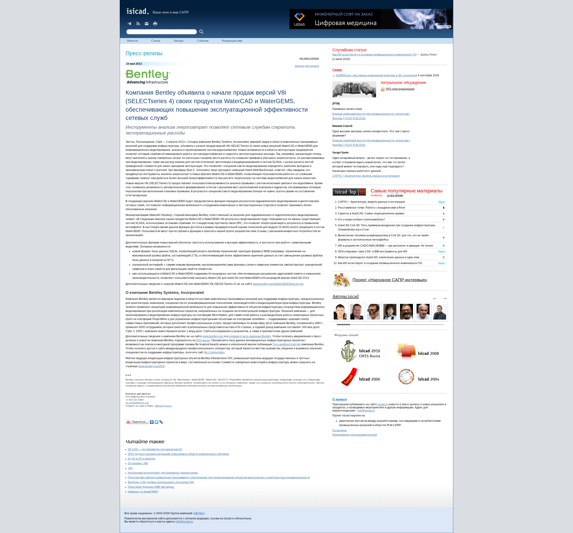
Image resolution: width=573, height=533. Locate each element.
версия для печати (307, 66)
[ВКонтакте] (152, 422)
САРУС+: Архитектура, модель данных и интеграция (366, 175)
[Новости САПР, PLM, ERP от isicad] (138, 23)
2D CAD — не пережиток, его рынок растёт (155, 449)
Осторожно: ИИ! (138, 463)
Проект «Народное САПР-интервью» (390, 279)
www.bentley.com (213, 336)
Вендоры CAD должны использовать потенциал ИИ (161, 482)
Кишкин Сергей (342, 126)
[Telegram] (129, 23)
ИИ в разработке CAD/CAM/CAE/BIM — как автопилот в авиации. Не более (385, 245)
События (202, 40)
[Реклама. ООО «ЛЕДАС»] (370, 19)
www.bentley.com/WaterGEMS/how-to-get (278, 284)
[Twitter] (156, 422)
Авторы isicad (345, 296)
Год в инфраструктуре (287, 344)
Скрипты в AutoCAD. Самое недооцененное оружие (371, 213)
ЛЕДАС (199, 513)
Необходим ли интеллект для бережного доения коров (163, 472)
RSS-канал (203, 340)
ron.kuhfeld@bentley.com (137, 403)
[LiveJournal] (161, 422)
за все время (395, 195)
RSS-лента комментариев (400, 88)
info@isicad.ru (366, 410)
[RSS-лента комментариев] (383, 89)
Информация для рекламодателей (354, 434)
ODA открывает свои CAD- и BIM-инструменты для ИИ (372, 251)
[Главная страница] (137, 10)
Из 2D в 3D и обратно (141, 458)
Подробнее (339, 430)
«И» (130, 468)
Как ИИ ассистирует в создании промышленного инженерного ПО (374, 54)
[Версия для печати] (155, 23)
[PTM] (336, 103)
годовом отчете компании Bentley (250, 336)
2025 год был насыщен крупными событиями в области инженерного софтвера (178, 454)
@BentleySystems (163, 406)
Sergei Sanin (340, 152)
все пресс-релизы (309, 58)
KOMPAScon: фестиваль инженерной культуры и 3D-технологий (376, 75)
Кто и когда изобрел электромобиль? (361, 219)
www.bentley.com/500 (151, 366)
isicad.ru (383, 404)
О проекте (339, 399)
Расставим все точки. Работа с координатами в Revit (371, 207)
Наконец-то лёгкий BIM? (143, 491)
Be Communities (214, 352)
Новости (132, 40)
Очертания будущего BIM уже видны (151, 486)
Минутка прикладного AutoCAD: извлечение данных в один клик (378, 257)
